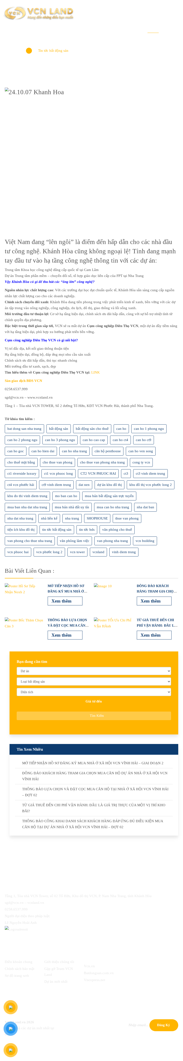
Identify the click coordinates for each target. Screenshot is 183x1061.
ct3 (126, 473)
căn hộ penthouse (108, 451)
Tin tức (153, 29)
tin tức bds (87, 529)
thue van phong (127, 518)
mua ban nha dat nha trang (27, 507)
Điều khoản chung (18, 962)
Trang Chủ (27, 29)
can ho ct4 (120, 440)
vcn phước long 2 (49, 552)
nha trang (72, 518)
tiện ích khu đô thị (21, 529)
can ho (121, 429)
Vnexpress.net (94, 980)
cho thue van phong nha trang (102, 462)
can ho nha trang (74, 451)
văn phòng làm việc (74, 541)
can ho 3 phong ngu (60, 440)
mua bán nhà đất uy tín (72, 507)
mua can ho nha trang (113, 507)
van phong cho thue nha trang (29, 541)
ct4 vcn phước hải (20, 485)
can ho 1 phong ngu (149, 429)
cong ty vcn (141, 462)
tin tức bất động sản (56, 529)
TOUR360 (132, 29)
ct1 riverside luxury (21, 473)
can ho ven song (140, 451)
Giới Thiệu (51, 29)
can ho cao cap (94, 440)
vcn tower (77, 552)
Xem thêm (62, 600)
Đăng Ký (163, 1025)
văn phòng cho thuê (117, 529)
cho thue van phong (57, 462)
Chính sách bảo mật (19, 969)
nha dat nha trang (20, 518)
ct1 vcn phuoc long (58, 473)
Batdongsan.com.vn (99, 973)
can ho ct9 (143, 440)
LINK (95, 372)
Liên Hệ (172, 29)
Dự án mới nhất (55, 981)
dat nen (84, 485)
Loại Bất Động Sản (99, 29)
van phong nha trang (112, 541)
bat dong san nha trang (24, 429)
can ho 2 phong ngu (22, 440)
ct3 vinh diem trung (150, 473)
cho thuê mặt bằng (21, 462)
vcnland (98, 552)
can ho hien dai (42, 451)
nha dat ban (145, 507)
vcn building (145, 541)
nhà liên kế (49, 518)
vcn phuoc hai (18, 552)
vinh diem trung (124, 552)
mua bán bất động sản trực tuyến (109, 496)
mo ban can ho (66, 496)
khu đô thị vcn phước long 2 (150, 485)
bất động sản (58, 429)
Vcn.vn (89, 966)
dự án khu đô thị (109, 485)
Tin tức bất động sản (53, 50)
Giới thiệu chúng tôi (59, 962)
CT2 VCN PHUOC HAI (98, 473)
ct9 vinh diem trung (56, 485)
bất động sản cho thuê (92, 429)
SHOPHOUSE (97, 518)
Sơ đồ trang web (17, 976)
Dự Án (72, 29)
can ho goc (15, 451)
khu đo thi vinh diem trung (27, 496)
